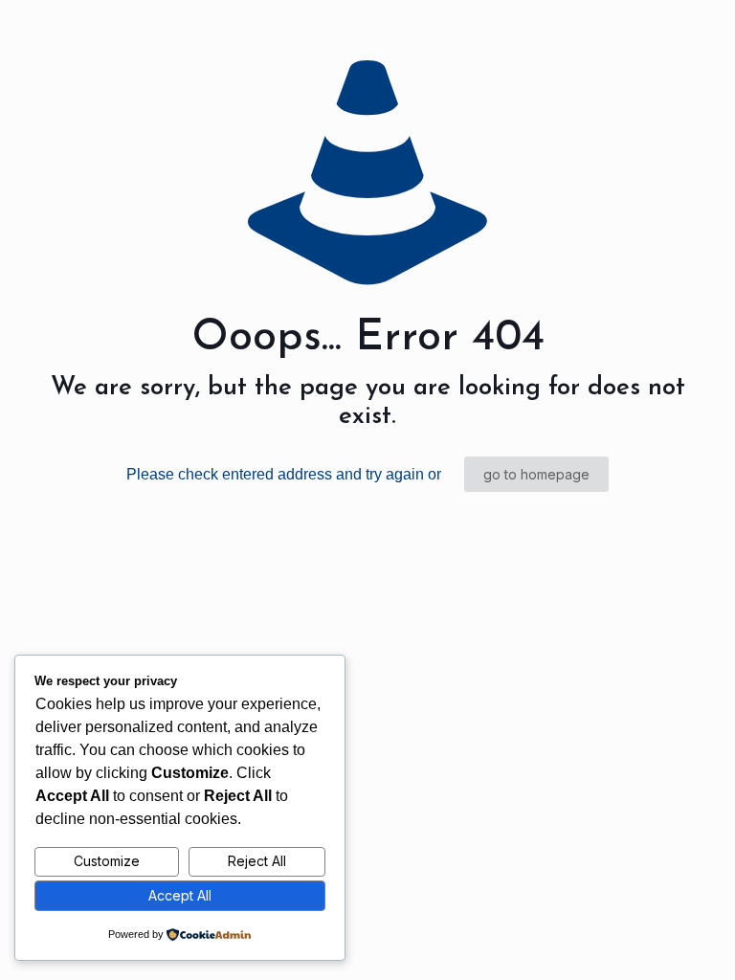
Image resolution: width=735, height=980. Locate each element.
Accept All (180, 895)
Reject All (257, 861)
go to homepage (536, 474)
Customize (107, 861)
